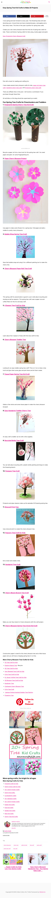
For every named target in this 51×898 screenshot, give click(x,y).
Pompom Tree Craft (12, 471)
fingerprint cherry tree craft (33, 87)
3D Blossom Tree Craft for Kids (14, 680)
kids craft (32, 845)
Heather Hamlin (7, 831)
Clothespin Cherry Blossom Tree (14, 686)
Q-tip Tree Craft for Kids (12, 674)
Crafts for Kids (6, 835)
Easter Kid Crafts (10, 804)
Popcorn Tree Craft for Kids (15, 533)
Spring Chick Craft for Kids (12, 786)
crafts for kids (24, 845)
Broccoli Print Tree (12, 507)
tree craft (15, 848)
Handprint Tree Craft (12, 564)
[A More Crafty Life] (25, 2)
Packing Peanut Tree (11, 665)
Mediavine (42, 892)
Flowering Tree (9, 695)
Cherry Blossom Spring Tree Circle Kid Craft (21, 626)
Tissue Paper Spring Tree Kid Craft (17, 374)
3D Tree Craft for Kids (11, 668)
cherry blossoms (7, 845)
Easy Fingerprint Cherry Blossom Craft (14, 36)
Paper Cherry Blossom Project (15, 158)
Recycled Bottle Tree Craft (14, 440)
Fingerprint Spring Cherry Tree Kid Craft (19, 105)
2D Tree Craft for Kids (11, 662)
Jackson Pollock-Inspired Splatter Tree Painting (19, 692)
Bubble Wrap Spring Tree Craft (16, 234)
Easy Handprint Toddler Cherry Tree (18, 411)
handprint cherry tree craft (14, 87)
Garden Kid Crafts (10, 810)
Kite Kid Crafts (9, 807)
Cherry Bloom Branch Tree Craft (17, 593)
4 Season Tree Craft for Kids (14, 305)
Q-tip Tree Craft (9, 689)
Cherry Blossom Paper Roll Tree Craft (18, 268)
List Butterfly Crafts (10, 795)
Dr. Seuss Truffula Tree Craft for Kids (15, 677)
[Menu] (2, 2)
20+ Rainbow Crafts (10, 798)
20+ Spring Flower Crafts (12, 789)
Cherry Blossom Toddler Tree (15, 339)
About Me (14, 828)
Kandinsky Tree (9, 683)
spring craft (39, 845)
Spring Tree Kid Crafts (11, 816)
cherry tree (16, 845)
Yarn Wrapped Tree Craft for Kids (14, 671)
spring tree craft (7, 848)
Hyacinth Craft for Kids (11, 783)
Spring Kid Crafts (10, 792)
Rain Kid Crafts (9, 813)
